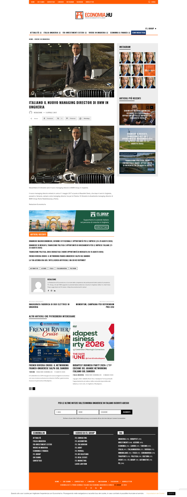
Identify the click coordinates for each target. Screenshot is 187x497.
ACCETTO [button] (171, 493)
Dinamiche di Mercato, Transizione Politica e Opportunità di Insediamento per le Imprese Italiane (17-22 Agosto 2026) (71, 246)
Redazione (38, 112)
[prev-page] (30, 388)
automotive (34, 268)
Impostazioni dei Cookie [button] (155, 493)
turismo (32, 372)
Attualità (37, 438)
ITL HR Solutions (82, 454)
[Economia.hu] (93, 15)
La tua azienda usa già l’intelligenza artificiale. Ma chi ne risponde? (57, 260)
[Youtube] (101, 488)
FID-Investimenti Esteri (42, 444)
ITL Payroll (79, 451)
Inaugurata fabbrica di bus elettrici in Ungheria (49, 305)
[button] (151, 2)
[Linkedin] (54, 290)
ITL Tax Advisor (81, 444)
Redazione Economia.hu (44, 372)
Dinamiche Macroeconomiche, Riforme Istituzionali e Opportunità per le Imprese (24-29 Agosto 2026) (71, 241)
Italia (51, 268)
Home (31, 39)
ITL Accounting (81, 441)
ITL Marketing (80, 460)
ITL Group (37, 454)
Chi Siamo (37, 457)
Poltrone (73, 268)
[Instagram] (51, 290)
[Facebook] (48, 290)
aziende (43, 268)
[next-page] (33, 388)
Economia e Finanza (40, 451)
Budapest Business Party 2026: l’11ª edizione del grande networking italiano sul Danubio (92, 368)
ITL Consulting (81, 438)
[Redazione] (31, 112)
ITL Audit (78, 447)
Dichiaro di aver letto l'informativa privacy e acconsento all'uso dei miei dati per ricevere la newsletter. (94, 418)
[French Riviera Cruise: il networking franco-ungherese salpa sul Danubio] (49, 342)
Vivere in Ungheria (42, 39)
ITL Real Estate (81, 457)
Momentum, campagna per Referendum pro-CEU (95, 305)
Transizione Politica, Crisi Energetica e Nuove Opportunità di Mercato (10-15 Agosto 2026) (66, 252)
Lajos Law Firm (81, 464)
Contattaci (37, 460)
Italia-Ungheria (78, 375)
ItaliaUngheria (61, 268)
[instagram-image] (125, 57)
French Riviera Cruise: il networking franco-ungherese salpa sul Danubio (59, 256)
